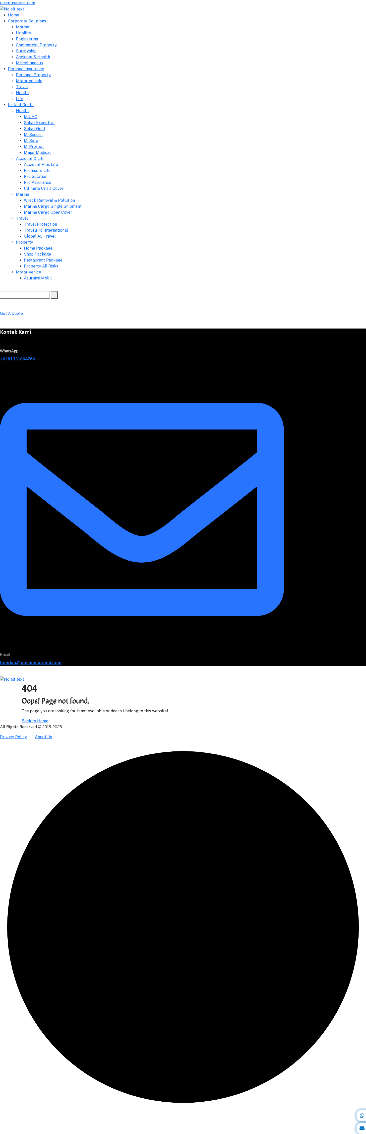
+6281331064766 (17, 358)
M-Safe (31, 140)
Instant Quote (21, 104)
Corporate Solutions (27, 21)
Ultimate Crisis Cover (43, 188)
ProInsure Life (37, 170)
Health (22, 92)
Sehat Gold (34, 128)
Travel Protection (40, 224)
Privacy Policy (13, 736)
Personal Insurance (26, 69)
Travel (22, 86)
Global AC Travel (40, 236)
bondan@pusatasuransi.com (30, 662)
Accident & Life (30, 158)
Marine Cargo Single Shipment (53, 206)
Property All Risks (41, 266)
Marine (22, 27)
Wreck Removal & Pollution (49, 200)
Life (19, 98)
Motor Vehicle (29, 80)
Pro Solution (35, 176)
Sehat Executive (39, 122)
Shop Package (37, 254)
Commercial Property (36, 45)
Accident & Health (33, 57)
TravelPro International (46, 230)
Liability (23, 33)
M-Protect (34, 146)
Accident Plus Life (41, 164)
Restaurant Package (43, 260)
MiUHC (30, 116)
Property (24, 242)
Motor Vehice (28, 272)
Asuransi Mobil (38, 278)
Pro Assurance (37, 182)
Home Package (38, 248)
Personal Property (33, 74)
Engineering (27, 39)
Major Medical (37, 152)
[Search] (54, 295)
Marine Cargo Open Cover (48, 212)
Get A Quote (11, 313)
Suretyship (26, 51)
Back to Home (35, 721)
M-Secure (33, 134)
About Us (43, 736)
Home (13, 15)
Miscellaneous (29, 63)
